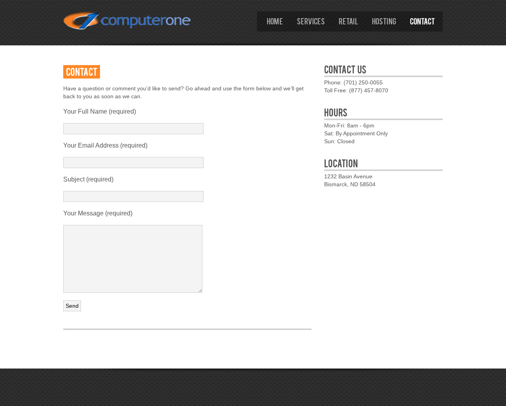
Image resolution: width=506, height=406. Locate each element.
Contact (422, 21)
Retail (348, 21)
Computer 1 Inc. (127, 27)
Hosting (384, 21)
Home (275, 21)
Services (311, 21)
